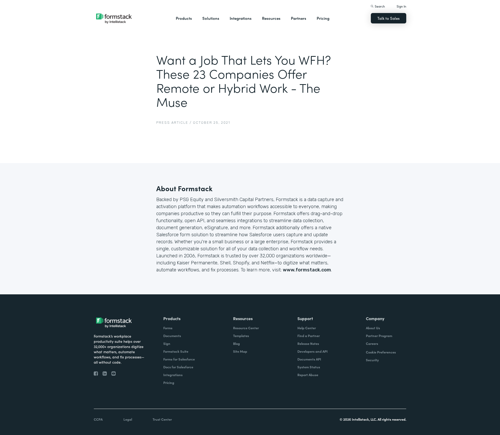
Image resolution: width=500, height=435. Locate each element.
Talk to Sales (388, 18)
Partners (298, 18)
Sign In (401, 6)
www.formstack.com (307, 270)
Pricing (323, 18)
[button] (184, 18)
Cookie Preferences (381, 352)
